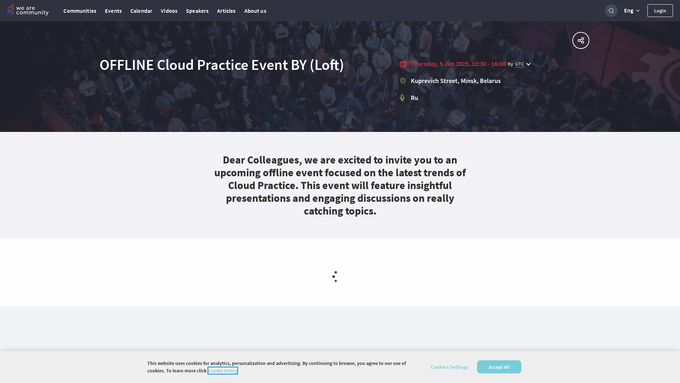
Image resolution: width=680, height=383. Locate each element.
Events (113, 10)
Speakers (197, 10)
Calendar (141, 10)
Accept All (499, 367)
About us (255, 10)
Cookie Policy (222, 370)
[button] (632, 10)
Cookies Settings (449, 366)
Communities (79, 10)
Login (660, 10)
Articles (226, 10)
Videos (169, 10)
